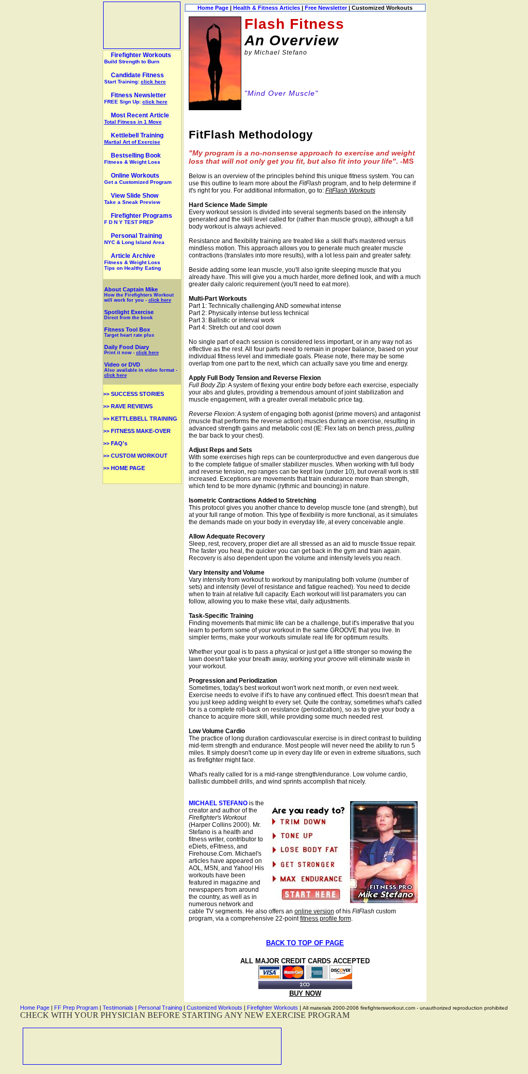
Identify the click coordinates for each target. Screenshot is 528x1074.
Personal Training (134, 238)
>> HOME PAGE (124, 468)
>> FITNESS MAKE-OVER (137, 431)
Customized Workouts (214, 1007)
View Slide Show (132, 198)
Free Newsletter (326, 8)
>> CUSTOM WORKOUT (135, 456)
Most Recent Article (136, 118)
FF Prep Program (76, 1007)
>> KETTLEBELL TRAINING (140, 418)
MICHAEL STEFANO (218, 803)
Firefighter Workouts (137, 57)
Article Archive (133, 255)
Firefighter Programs (138, 218)
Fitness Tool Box (129, 332)
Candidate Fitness (137, 75)
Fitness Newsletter (138, 95)
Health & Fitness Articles (266, 8)
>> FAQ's (115, 443)
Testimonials (118, 1007)
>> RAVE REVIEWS (128, 406)
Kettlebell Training (133, 138)
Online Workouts (138, 178)
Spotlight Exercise (129, 314)
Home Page (212, 8)
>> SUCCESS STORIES (133, 394)
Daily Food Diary (126, 347)
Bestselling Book (132, 158)
